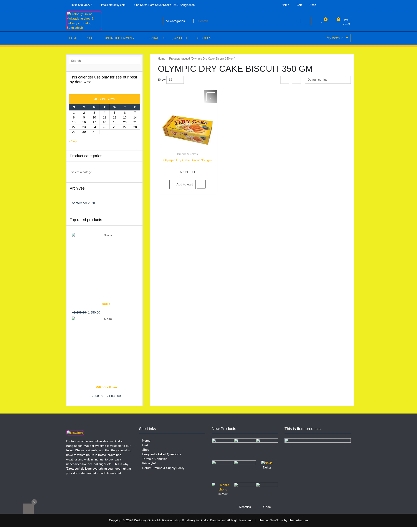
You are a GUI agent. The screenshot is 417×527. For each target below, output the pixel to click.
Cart (299, 5)
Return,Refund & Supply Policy (162, 468)
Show (161, 79)
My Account (336, 38)
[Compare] (201, 184)
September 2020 (83, 203)
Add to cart (184, 184)
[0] (28, 509)
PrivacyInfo (149, 463)
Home (285, 5)
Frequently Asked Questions (161, 454)
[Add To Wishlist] (210, 96)
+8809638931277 (81, 5)
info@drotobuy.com (113, 5)
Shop (312, 5)
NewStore (276, 520)
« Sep (73, 141)
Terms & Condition (154, 458)
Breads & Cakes (187, 154)
